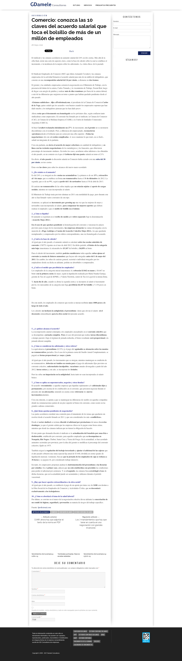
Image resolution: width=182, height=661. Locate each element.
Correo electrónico (38, 595)
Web (33, 601)
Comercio (54, 512)
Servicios (88, 5)
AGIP (75, 638)
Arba (102, 635)
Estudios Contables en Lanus (89, 635)
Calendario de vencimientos (83, 645)
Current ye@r (37, 617)
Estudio (76, 5)
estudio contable (85, 638)
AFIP (75, 635)
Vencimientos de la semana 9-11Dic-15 (43, 555)
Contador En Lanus (65, 512)
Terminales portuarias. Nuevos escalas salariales (69, 555)
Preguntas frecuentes (106, 5)
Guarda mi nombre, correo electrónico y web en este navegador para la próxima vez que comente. (65, 610)
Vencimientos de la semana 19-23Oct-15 (95, 555)
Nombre (35, 589)
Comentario (36, 571)
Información (39, 15)
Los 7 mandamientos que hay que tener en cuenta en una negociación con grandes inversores (91, 524)
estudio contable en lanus (83, 512)
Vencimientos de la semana (83, 641)
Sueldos (97, 641)
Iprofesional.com (44, 507)
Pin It (71, 51)
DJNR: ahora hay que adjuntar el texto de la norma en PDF (49, 521)
